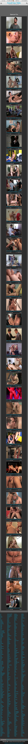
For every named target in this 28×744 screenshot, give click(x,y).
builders (1, 696)
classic (1, 712)
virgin (22, 719)
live (14, 637)
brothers (1, 689)
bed (1, 655)
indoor (8, 735)
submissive (23, 671)
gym (8, 708)
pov (15, 710)
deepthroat (9, 625)
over (15, 685)
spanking (22, 647)
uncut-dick (23, 714)
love (15, 642)
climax (1, 714)
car (0, 703)
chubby (1, 710)
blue (1, 671)
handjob (8, 712)
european (9, 658)
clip (0, 715)
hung (8, 730)
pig (14, 700)
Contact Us (6, 743)
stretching (23, 664)
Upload (16, 743)
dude (8, 646)
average (1, 636)
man (15, 647)
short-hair (23, 625)
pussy (15, 721)
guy (8, 707)
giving (8, 700)
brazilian (1, 684)
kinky (15, 625)
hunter (8, 733)
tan (21, 683)
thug (22, 696)
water (22, 724)
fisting (8, 679)
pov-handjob (16, 712)
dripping (8, 643)
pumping (15, 720)
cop (1, 726)
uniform (22, 716)
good (8, 702)
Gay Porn (8, 739)
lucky (15, 644)
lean (15, 632)
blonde (1, 669)
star (22, 655)
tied (22, 697)
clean (1, 713)
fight (8, 674)
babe (1, 637)
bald (1, 641)
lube (15, 643)
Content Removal (12, 743)
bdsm (1, 650)
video (22, 717)
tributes (22, 707)
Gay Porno (25, 739)
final (8, 675)
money (15, 660)
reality (15, 724)
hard (8, 715)
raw (15, 723)
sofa (22, 641)
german (8, 698)
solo (22, 644)
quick (15, 722)
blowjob (1, 670)
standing (22, 654)
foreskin (8, 684)
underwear (23, 715)
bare (1, 645)
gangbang (9, 695)
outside (15, 684)
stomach (22, 660)
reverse (15, 728)
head (8, 718)
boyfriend (2, 683)
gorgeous (9, 703)
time (22, 699)
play (15, 701)
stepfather (23, 657)
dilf (7, 631)
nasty (15, 668)
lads (15, 629)
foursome (9, 685)
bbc (1, 649)
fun (7, 692)
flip (7, 681)
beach (1, 651)
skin (22, 631)
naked (15, 667)
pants (15, 688)
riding (15, 729)
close (1, 716)
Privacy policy (20, 743)
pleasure (15, 702)
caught (1, 707)
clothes (1, 717)
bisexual (1, 664)
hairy (8, 710)
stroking (22, 666)
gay (8, 697)
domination (9, 635)
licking (15, 635)
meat (15, 654)
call (0, 699)
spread (22, 652)
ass (0, 629)
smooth (22, 639)
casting (1, 705)
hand (8, 711)
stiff (21, 659)
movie (15, 665)
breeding (1, 686)
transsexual (23, 706)
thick (22, 691)
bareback (2, 646)
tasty (22, 684)
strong (22, 667)
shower (22, 628)
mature (15, 653)
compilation (2, 723)
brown (1, 690)
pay (15, 692)
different (8, 629)
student (22, 669)
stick (22, 658)
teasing (22, 688)
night (15, 671)
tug (21, 710)
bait (1, 640)
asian (1, 628)
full (7, 691)
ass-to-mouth (2, 632)
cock (1, 720)
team (22, 687)
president (16, 713)
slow (22, 636)
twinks (22, 711)
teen (22, 689)
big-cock (1, 662)
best (1, 659)
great (8, 705)
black (1, 666)
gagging (8, 693)
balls (1, 642)
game (8, 694)
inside (8, 736)
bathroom (2, 648)
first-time (8, 678)
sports (22, 651)
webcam (22, 725)
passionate (16, 691)
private (15, 715)
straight (22, 662)
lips (14, 636)
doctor (8, 633)
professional (16, 716)
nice (15, 670)
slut (21, 637)
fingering (8, 676)
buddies (1, 695)
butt (1, 698)
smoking (22, 638)
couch (1, 727)
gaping (8, 696)
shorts (22, 626)
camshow (2, 702)
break (1, 685)
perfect (15, 695)
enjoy (8, 655)
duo (8, 647)
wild (22, 729)
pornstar (15, 707)
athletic (1, 634)
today (22, 700)
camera (1, 701)
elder (8, 652)
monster (15, 661)
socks (22, 640)
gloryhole (9, 701)
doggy (8, 634)
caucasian (2, 706)
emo (8, 653)
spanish (22, 646)
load (15, 638)
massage (16, 650)
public (15, 718)
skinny (22, 632)
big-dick (1, 663)
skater (22, 630)
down (8, 640)
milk (15, 657)
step (22, 656)
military (15, 656)
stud (22, 668)
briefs (1, 687)
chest (1, 708)
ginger (8, 699)
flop (8, 682)
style (22, 670)
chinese (1, 709)
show (22, 627)
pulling (15, 719)
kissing (15, 626)
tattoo (22, 685)
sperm (22, 649)
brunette (1, 692)
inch (8, 734)
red (14, 725)
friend (8, 688)
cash (1, 704)
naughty (15, 669)
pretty (15, 714)
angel (1, 625)
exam (8, 659)
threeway (22, 693)
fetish (8, 673)
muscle (15, 666)
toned (22, 701)
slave (22, 633)
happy (8, 714)
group (8, 706)
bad (1, 639)
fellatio (8, 672)
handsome (9, 713)
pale (15, 686)
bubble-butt (2, 694)
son (22, 645)
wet (21, 726)
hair (8, 709)
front (8, 689)
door (8, 636)
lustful (15, 645)
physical (15, 697)
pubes (15, 717)
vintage (22, 718)
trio (21, 709)
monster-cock (16, 662)
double (8, 637)
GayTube (11, 739)
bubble (1, 693)
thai (22, 690)
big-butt (1, 661)
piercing (15, 699)
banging (1, 643)
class (1, 711)
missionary (16, 658)
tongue (22, 702)
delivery (8, 626)
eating (8, 649)
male (15, 646)
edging (8, 651)
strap (22, 663)
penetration (16, 693)
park (15, 689)
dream (8, 641)
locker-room (16, 640)
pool (15, 704)
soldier (22, 643)
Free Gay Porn (16, 739)
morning (15, 663)
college (1, 722)
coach (1, 719)
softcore (22, 642)
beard (1, 652)
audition (1, 635)
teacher (22, 686)
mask (15, 649)
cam (1, 700)
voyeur (22, 720)
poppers (15, 705)
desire (8, 627)
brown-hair (2, 691)
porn (15, 706)
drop (8, 645)
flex (7, 680)
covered (1, 729)
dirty (8, 632)
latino (15, 631)
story (22, 661)
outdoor (15, 683)
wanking (22, 721)
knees (15, 628)
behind (1, 657)
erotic (8, 657)
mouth (15, 664)
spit (21, 650)
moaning (15, 659)
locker (15, 639)
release (15, 727)
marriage (15, 648)
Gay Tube (21, 739)
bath (1, 647)
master (15, 651)
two (21, 712)
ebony (8, 650)
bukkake (1, 697)
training (22, 705)
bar (0, 644)
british (1, 688)
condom (1, 725)
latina (15, 630)
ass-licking (2, 631)
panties (15, 687)
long (15, 641)
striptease (23, 665)
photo (15, 696)
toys (22, 704)
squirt (22, 653)
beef (1, 656)
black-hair (2, 668)
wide (22, 728)
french (8, 687)
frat (7, 686)
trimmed (22, 708)
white (22, 727)
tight (22, 698)
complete (2, 724)
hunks (8, 732)
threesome (23, 692)
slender (22, 634)
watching (22, 723)
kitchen (15, 627)
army (1, 627)
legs (15, 634)
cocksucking (2, 721)
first (7, 677)
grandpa (8, 704)
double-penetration (9, 639)
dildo (8, 630)
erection (8, 656)
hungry (8, 731)
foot (8, 683)
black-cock (2, 667)
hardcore (8, 716)
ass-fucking (2, 630)
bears (1, 653)
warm (22, 722)
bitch (1, 665)
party (15, 690)
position (15, 708)
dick (8, 628)
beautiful (1, 654)
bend (1, 658)
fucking (8, 690)
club (1, 718)
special (22, 648)
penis (15, 694)
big (0, 660)
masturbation (16, 652)
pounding (16, 709)
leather (15, 633)
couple (1, 728)
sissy (22, 629)
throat (22, 694)
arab (1, 626)
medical (15, 655)
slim (22, 635)
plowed (15, 703)
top (21, 703)
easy (8, 648)
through (22, 695)
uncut (22, 713)
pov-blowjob (16, 711)
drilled (8, 642)
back (1, 638)
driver (8, 644)
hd (7, 717)
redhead (15, 726)
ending (8, 654)
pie (14, 698)
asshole (1, 633)
